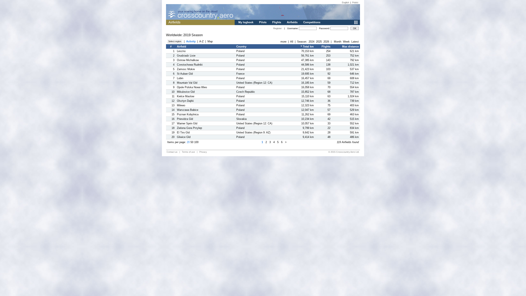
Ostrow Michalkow (188, 60)
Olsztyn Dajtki (185, 100)
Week (346, 41)
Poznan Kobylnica (187, 114)
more (283, 41)
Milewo (181, 105)
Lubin (180, 78)
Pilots (262, 22)
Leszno (181, 51)
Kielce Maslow (185, 96)
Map (210, 41)
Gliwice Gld (183, 137)
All (291, 41)
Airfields (292, 22)
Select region (174, 41)
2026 (326, 41)
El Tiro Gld (183, 132)
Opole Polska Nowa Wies (192, 87)
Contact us (172, 152)
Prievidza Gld (185, 118)
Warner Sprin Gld (187, 123)
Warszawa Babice (187, 109)
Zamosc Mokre (186, 69)
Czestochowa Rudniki (190, 64)
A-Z (201, 41)
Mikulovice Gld (186, 91)
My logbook (245, 22)
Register (277, 28)
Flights (276, 22)
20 (188, 142)
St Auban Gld (185, 73)
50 (191, 142)
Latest (355, 41)
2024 (311, 41)
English (345, 2)
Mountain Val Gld (187, 82)
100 (196, 142)
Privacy (203, 152)
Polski (355, 2)
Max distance (350, 46)
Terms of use (188, 152)
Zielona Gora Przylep (189, 128)
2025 (319, 41)
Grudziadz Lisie (186, 55)
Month (337, 41)
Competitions (311, 22)
